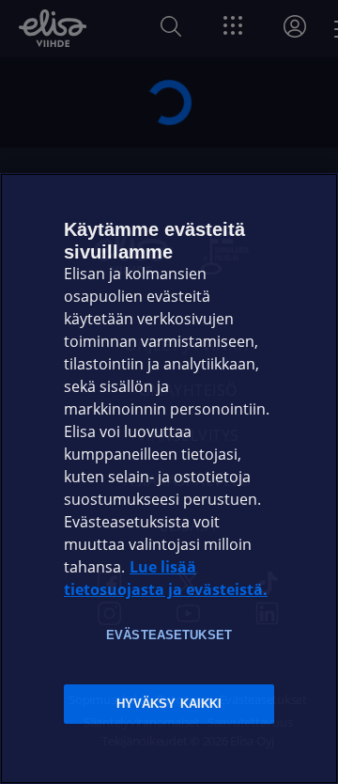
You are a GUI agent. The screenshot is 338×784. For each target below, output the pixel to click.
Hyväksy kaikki (169, 704)
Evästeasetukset (169, 635)
